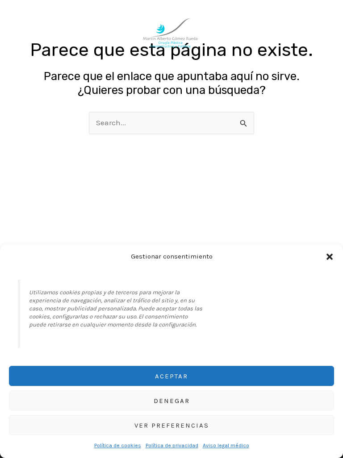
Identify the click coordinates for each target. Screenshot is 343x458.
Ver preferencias (171, 425)
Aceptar (171, 376)
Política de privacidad (172, 445)
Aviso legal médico (226, 445)
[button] (329, 256)
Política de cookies (117, 445)
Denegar (172, 401)
